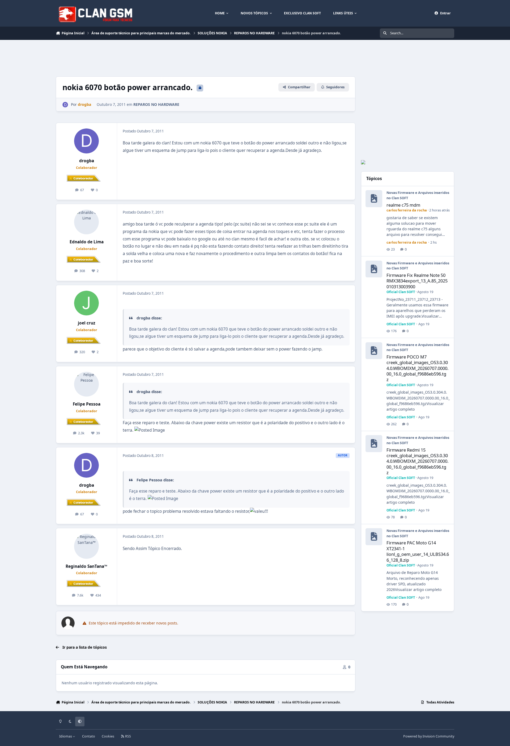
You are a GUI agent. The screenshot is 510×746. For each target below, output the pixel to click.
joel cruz (86, 323)
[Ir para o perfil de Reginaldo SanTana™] (86, 546)
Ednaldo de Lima (87, 242)
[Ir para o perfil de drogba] (65, 104)
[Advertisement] (152, 57)
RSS (127, 736)
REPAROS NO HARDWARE (156, 104)
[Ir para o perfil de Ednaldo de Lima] (86, 222)
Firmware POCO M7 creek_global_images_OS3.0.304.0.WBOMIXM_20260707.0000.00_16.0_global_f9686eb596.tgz (417, 368)
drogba (86, 161)
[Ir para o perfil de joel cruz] (86, 303)
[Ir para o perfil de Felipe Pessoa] (86, 384)
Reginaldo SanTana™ (86, 566)
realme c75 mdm (403, 205)
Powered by (428, 736)
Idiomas (66, 736)
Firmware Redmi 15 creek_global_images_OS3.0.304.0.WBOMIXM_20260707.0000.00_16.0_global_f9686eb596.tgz (417, 461)
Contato (88, 736)
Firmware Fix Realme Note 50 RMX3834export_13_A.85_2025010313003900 (417, 281)
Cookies (108, 736)
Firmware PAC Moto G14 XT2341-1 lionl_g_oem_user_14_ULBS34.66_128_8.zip (417, 551)
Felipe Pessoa (86, 404)
